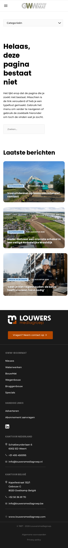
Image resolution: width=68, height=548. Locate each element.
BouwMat (11, 373)
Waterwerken (13, 367)
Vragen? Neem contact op (28, 335)
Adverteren (12, 410)
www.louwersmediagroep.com (27, 516)
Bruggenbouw (14, 386)
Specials (10, 392)
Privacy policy (34, 539)
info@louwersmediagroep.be (26, 503)
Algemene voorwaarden (34, 534)
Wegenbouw (13, 379)
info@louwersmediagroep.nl (26, 461)
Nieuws (9, 360)
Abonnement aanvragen (20, 417)
